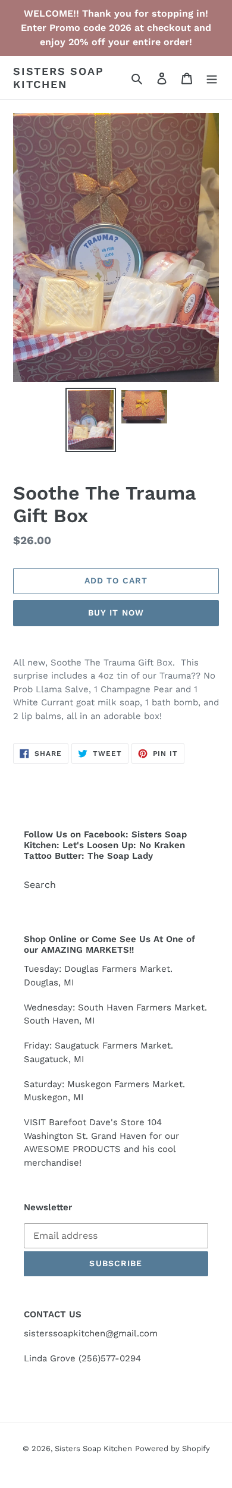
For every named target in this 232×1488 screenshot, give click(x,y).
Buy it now (116, 612)
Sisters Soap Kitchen (58, 77)
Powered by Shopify (172, 1448)
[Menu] (211, 78)
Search (40, 884)
